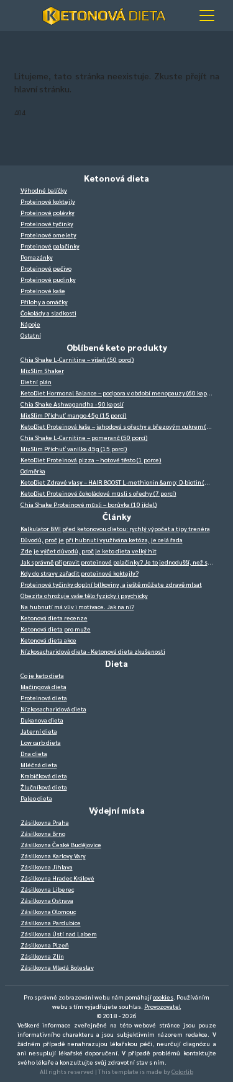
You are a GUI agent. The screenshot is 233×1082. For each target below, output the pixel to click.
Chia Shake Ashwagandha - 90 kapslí (72, 404)
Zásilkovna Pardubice (51, 922)
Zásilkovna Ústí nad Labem (59, 934)
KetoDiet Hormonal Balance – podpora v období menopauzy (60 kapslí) (118, 393)
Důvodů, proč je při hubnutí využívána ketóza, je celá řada (102, 539)
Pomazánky (37, 257)
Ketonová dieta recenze (54, 618)
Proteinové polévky (48, 212)
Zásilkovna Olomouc (48, 911)
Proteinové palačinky (50, 246)
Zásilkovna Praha (45, 822)
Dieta (116, 663)
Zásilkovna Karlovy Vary (53, 855)
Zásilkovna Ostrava (47, 900)
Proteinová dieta (44, 697)
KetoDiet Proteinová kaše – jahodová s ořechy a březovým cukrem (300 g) (120, 426)
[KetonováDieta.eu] (104, 15)
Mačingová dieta (43, 686)
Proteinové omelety (48, 235)
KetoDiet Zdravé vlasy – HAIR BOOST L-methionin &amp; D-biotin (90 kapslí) (120, 482)
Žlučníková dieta (44, 787)
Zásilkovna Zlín (42, 956)
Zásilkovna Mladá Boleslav (57, 967)
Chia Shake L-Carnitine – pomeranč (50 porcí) (84, 437)
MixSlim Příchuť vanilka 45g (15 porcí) (74, 448)
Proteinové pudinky (48, 279)
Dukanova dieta (42, 720)
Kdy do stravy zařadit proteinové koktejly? (80, 573)
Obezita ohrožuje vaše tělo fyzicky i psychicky (84, 595)
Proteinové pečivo (46, 268)
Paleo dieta (36, 798)
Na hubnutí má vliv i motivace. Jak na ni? (77, 606)
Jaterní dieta (39, 731)
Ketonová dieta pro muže (56, 629)
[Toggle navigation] (206, 15)
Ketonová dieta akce (48, 640)
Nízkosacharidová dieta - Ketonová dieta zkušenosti (93, 651)
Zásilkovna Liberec (47, 889)
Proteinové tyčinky (47, 223)
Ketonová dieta (116, 177)
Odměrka (33, 471)
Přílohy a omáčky (44, 301)
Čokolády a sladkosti (48, 313)
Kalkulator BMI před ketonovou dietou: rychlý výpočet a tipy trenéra (115, 528)
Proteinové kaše (43, 290)
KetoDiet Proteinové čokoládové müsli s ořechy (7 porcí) (98, 493)
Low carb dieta (41, 742)
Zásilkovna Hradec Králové (57, 878)
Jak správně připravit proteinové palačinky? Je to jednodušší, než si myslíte (120, 562)
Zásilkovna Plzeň (45, 945)
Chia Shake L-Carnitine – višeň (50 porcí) (77, 359)
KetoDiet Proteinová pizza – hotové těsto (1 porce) (91, 459)
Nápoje (30, 324)
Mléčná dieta (39, 764)
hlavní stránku (42, 88)
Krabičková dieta (44, 776)
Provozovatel (162, 1006)
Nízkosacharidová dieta (53, 709)
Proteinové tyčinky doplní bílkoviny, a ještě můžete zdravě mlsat (111, 584)
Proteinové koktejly (48, 201)
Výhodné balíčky (44, 190)
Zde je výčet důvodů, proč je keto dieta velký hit (89, 551)
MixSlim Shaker (42, 370)
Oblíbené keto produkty (116, 347)
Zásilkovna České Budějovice (61, 844)
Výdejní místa (117, 810)
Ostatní (31, 335)
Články (117, 516)
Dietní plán (36, 381)
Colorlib (182, 1071)
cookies (163, 997)
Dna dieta (34, 753)
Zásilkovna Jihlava (47, 867)
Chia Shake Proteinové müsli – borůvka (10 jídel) (89, 504)
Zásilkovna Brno (43, 833)
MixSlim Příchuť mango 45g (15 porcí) (74, 415)
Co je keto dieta (42, 675)
